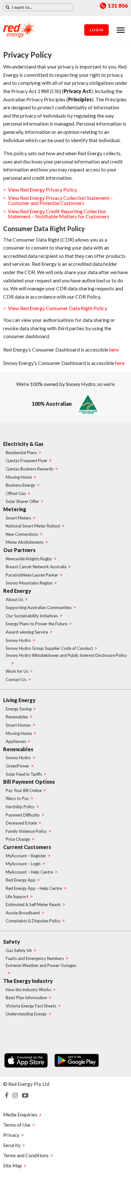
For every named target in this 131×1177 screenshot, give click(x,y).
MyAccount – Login (23, 863)
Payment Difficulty (23, 814)
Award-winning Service (27, 632)
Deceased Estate (21, 822)
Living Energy (19, 700)
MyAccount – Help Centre (29, 872)
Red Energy (17, 591)
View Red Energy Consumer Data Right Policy (57, 308)
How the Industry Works (28, 989)
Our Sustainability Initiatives (32, 615)
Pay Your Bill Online (24, 790)
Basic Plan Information (26, 997)
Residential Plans (21, 452)
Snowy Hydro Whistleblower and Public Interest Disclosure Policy (66, 655)
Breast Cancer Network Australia (36, 566)
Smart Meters (18, 517)
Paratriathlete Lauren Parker (32, 575)
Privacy (11, 1135)
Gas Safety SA (19, 950)
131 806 (118, 6)
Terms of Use (17, 1125)
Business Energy (20, 485)
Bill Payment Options (29, 782)
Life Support (17, 896)
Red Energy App (21, 880)
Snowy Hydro (18, 640)
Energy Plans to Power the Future (36, 623)
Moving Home (19, 477)
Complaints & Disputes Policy (33, 920)
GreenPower (17, 765)
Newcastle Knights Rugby (29, 558)
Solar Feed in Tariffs (24, 774)
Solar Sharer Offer (22, 501)
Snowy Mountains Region (29, 582)
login (96, 29)
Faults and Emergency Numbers (35, 958)
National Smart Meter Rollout (33, 525)
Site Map (12, 1165)
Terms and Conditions (26, 1155)
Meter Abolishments (25, 542)
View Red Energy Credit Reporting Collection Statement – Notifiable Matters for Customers (58, 213)
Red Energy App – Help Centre (34, 888)
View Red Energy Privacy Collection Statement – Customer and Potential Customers (60, 200)
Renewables (17, 716)
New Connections (22, 534)
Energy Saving (18, 708)
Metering (14, 509)
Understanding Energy (26, 1013)
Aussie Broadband (23, 912)
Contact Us (16, 679)
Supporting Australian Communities (39, 607)
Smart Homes (18, 725)
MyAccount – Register (26, 855)
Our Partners (19, 550)
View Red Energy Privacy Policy (42, 189)
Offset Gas (16, 493)
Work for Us (17, 671)
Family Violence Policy (26, 831)
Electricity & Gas (23, 444)
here (114, 349)
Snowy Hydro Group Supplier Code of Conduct (49, 648)
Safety (11, 942)
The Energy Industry (28, 981)
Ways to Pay (17, 798)
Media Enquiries (20, 1114)
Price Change (18, 839)
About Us (14, 599)
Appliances (16, 741)
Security (12, 1145)
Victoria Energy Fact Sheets (31, 1005)
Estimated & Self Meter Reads (33, 904)
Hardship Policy (20, 806)
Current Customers (27, 847)
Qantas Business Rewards (29, 468)
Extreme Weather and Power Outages (41, 965)
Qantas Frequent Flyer (26, 460)
